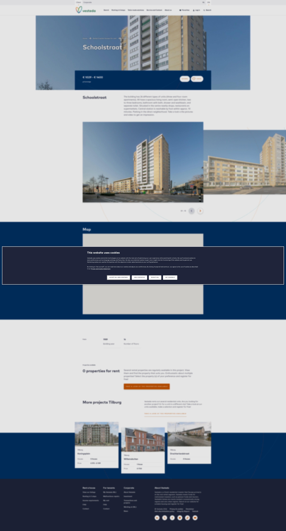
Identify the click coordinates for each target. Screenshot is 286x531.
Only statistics (139, 277)
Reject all (155, 277)
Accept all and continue (118, 277)
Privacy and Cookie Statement (100, 269)
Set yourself (170, 277)
